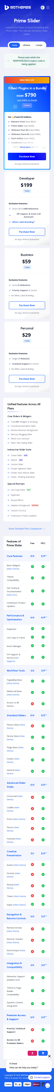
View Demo (12, 568)
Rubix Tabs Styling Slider (21, 443)
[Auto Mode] (43, 8)
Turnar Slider (16, 455)
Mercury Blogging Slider (21, 434)
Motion (14, 460)
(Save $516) (22, 143)
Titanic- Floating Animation (23, 477)
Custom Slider (17, 464)
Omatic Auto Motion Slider (23, 473)
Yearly (14, 45)
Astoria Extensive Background (24, 430)
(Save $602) (23, 122)
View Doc (11, 594)
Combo (39, 45)
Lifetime (26, 45)
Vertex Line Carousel (20, 439)
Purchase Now (27, 156)
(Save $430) (22, 126)
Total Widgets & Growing (24, 422)
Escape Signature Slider (21, 469)
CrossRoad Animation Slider (23, 426)
